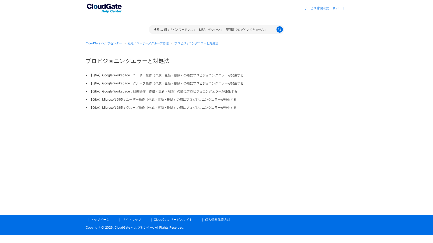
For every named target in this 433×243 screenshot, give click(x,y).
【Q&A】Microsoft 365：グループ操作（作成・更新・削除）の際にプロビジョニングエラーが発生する (163, 107)
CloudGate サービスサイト (173, 219)
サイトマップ (131, 219)
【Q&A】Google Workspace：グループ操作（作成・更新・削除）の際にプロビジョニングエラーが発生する (166, 83)
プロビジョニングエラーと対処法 (196, 43)
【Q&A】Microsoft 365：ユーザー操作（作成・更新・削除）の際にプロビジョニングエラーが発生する (163, 99)
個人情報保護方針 (217, 219)
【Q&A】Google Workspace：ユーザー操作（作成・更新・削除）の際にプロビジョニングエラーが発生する (166, 75)
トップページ (100, 219)
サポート (338, 8)
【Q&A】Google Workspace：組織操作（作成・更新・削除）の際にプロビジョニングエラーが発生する (163, 91)
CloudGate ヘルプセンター (104, 43)
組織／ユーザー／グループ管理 (148, 43)
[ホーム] (104, 7)
